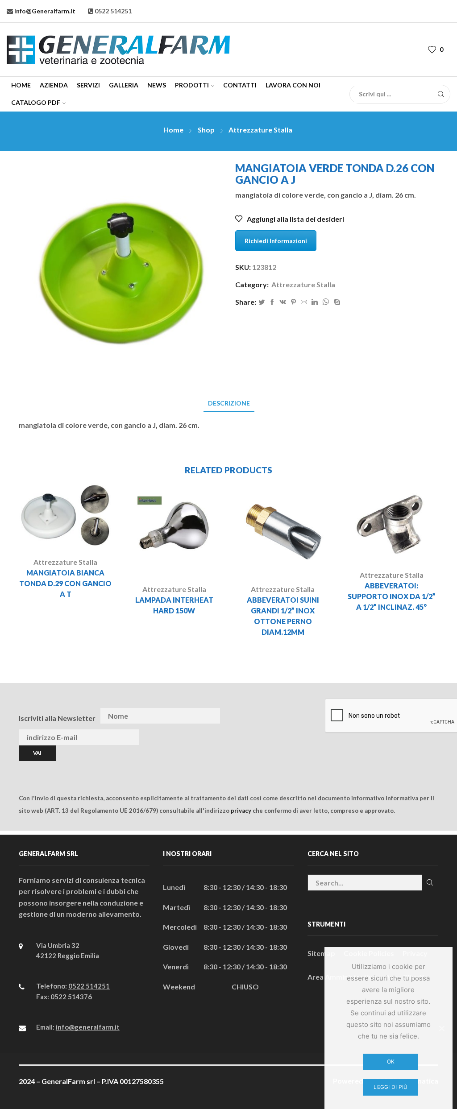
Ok (391, 1061)
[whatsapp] (326, 302)
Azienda (54, 85)
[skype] (336, 302)
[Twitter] (261, 302)
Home (21, 85)
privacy (241, 810)
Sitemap (321, 953)
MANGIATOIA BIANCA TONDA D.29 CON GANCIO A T (65, 583)
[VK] (283, 302)
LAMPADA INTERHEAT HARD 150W (174, 605)
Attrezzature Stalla (260, 129)
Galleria (123, 85)
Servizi (88, 85)
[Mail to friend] (304, 302)
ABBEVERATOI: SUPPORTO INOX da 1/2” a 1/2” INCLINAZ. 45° (392, 596)
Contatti (240, 85)
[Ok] (441, 1028)
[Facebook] (272, 302)
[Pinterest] (293, 302)
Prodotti (192, 85)
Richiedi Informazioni (276, 240)
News (156, 85)
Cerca (430, 882)
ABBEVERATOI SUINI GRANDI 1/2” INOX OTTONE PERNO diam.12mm (283, 616)
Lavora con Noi (293, 85)
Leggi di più (390, 1087)
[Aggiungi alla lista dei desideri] (84, 535)
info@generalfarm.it (44, 11)
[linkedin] (314, 302)
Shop (206, 129)
